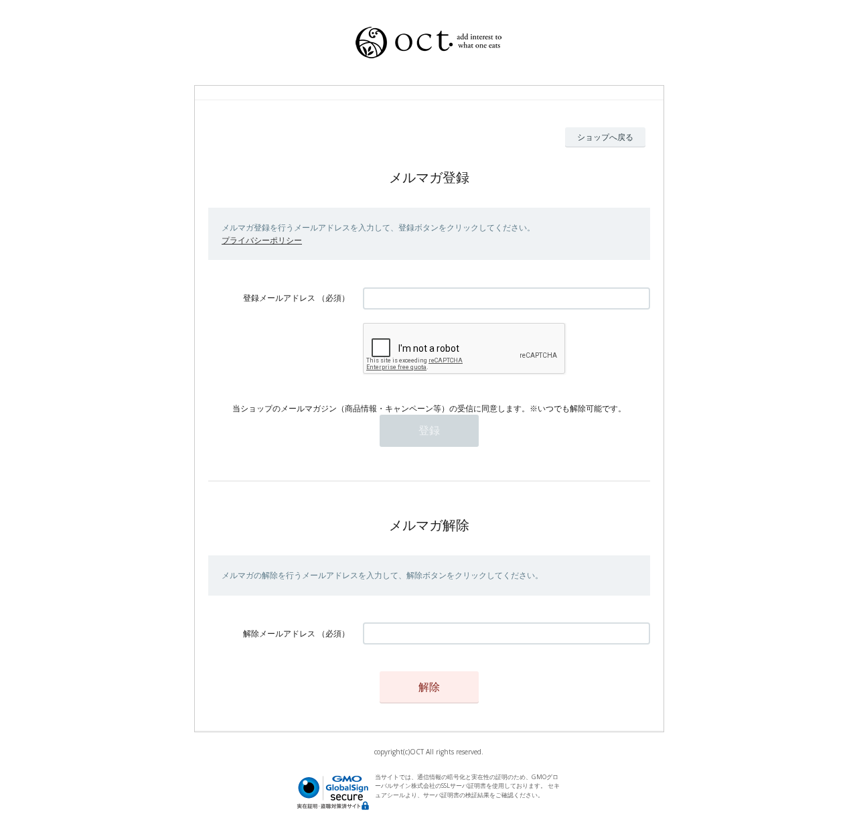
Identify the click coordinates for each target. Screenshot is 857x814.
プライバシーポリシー (262, 240)
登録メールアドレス (279, 297)
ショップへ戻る (605, 137)
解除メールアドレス (279, 633)
